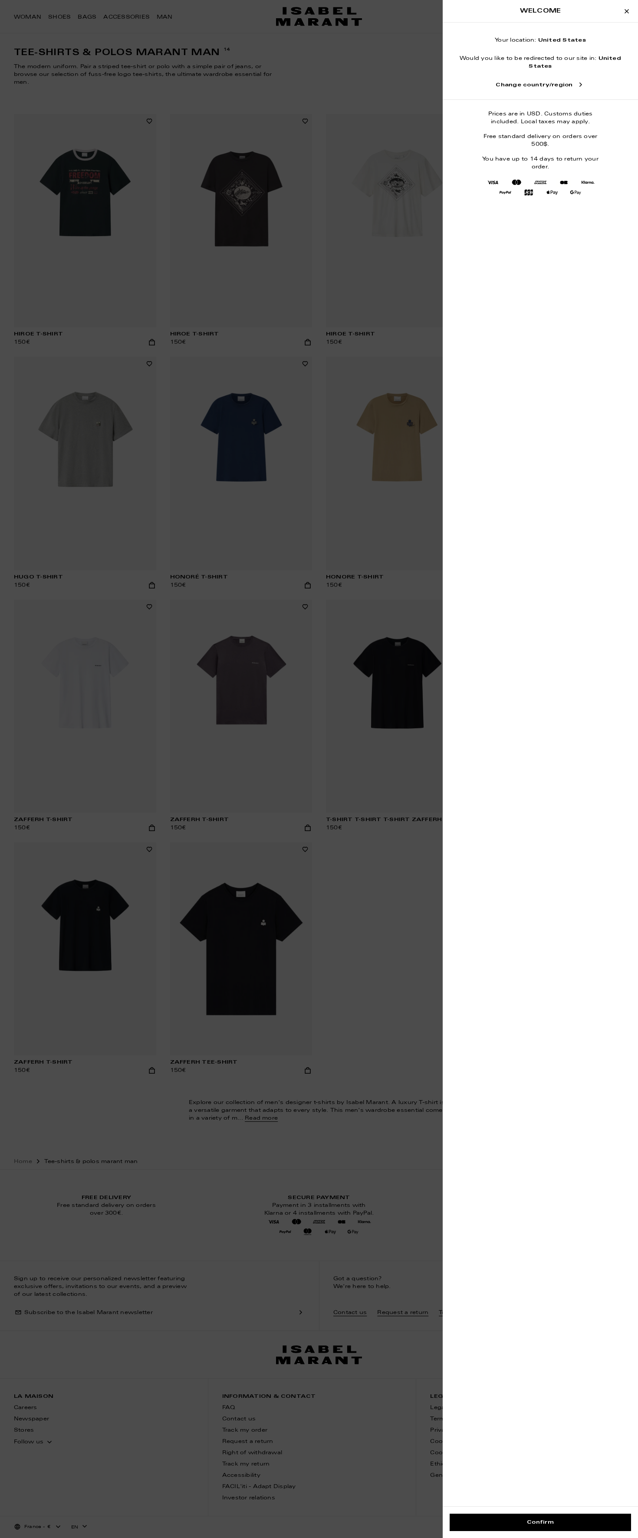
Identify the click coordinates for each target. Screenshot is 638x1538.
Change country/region (534, 85)
